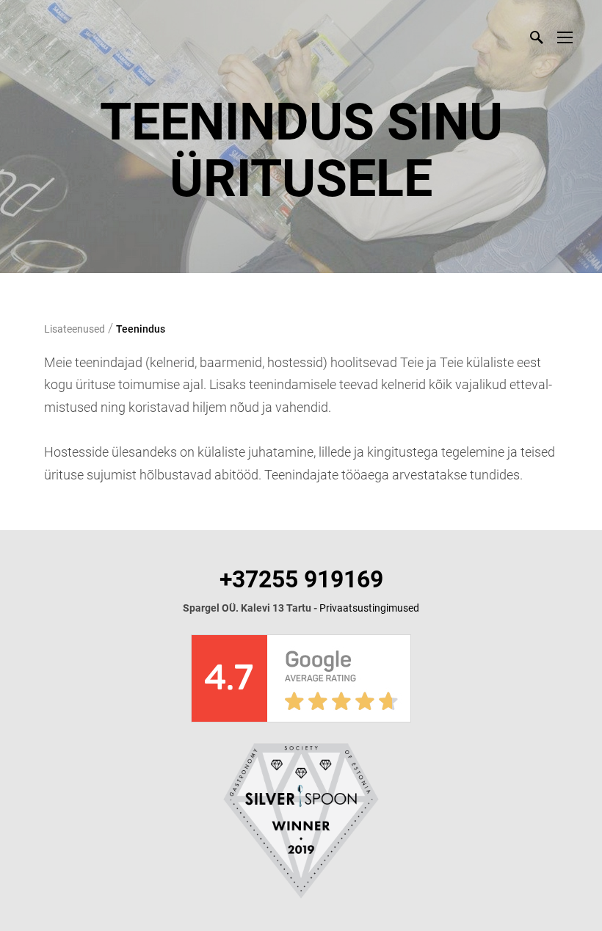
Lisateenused (74, 329)
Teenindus (140, 329)
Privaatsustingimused (369, 608)
